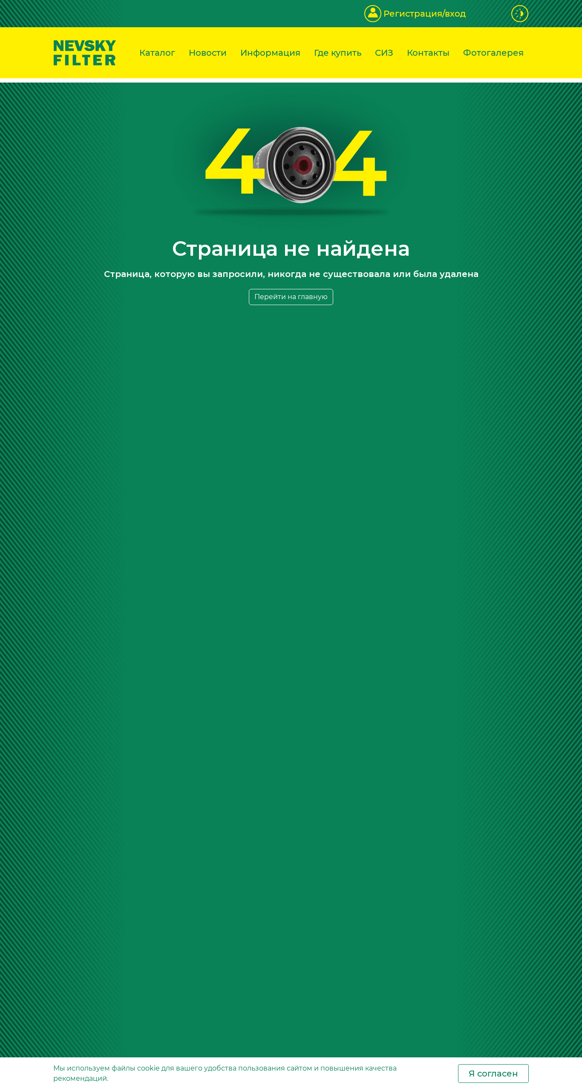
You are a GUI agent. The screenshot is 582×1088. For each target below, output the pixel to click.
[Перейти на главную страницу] (84, 52)
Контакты (428, 53)
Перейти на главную (291, 297)
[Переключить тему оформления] (520, 13)
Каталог (157, 53)
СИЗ (384, 53)
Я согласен (493, 1073)
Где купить (338, 53)
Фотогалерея (493, 53)
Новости (208, 53)
